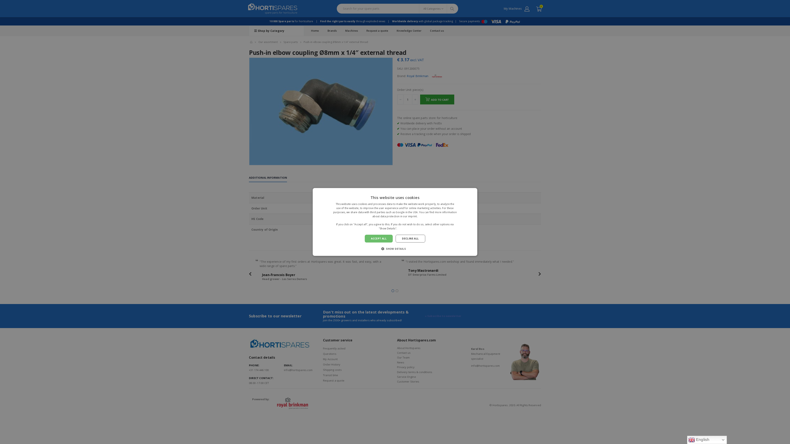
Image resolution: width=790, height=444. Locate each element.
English (702, 439)
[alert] (395, 222)
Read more (404, 228)
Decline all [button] (410, 238)
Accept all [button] (379, 238)
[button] (395, 249)
